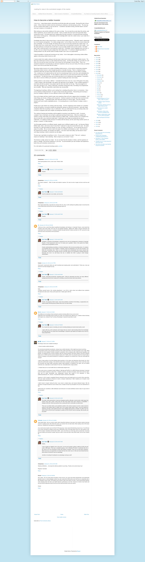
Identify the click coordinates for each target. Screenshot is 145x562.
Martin (39, 312)
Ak (38, 225)
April (98, 90)
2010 (97, 126)
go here (60, 146)
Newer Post (37, 514)
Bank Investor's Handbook (62, 13)
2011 (97, 124)
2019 (97, 63)
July (98, 85)
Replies (41, 166)
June (98, 87)
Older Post (86, 514)
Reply (39, 163)
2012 (97, 122)
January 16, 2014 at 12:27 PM (48, 263)
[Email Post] (46, 150)
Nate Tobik (44, 169)
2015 (97, 71)
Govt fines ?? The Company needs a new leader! (102, 139)
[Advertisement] (86, 537)
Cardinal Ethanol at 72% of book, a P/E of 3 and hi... (103, 99)
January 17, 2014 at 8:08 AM (56, 169)
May (98, 89)
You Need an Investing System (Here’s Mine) (96, 13)
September (99, 81)
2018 (97, 65)
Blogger (78, 551)
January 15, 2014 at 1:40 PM (50, 180)
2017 (97, 67)
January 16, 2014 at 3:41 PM (50, 286)
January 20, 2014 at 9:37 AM (56, 441)
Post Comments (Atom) (45, 520)
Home (34, 13)
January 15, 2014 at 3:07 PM (50, 202)
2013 (97, 120)
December (99, 75)
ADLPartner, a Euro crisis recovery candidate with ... (103, 112)
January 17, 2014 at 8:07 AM (56, 214)
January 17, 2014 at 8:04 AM (56, 274)
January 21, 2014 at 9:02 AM (50, 463)
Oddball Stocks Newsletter (45, 13)
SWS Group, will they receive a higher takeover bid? (104, 105)
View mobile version (61, 517)
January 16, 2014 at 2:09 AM (46, 225)
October (99, 79)
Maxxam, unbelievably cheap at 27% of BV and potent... (103, 115)
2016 (97, 69)
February (99, 94)
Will (98, 51)
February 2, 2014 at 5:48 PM (48, 475)
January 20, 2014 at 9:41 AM (56, 398)
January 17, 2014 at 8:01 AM (56, 299)
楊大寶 (39, 341)
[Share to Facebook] (54, 150)
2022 (97, 57)
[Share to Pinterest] (55, 150)
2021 (97, 59)
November (99, 77)
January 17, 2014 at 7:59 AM (56, 325)
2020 (97, 61)
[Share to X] (52, 150)
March (98, 92)
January (99, 96)
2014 (97, 73)
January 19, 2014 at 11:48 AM (49, 420)
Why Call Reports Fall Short (103, 117)
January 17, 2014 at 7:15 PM (47, 341)
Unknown (40, 420)
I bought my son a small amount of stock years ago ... (103, 142)
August (98, 83)
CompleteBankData (76, 13)
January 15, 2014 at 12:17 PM (51, 159)
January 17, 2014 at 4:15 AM (47, 312)
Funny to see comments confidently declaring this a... (102, 136)
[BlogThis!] (51, 150)
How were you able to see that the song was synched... (103, 145)
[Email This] (49, 150)
